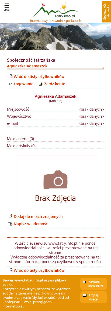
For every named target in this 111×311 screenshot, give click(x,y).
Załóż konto (54, 83)
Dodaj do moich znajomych (38, 216)
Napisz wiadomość (31, 223)
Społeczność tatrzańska (106, 12)
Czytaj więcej (94, 297)
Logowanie (23, 83)
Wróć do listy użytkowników (39, 76)
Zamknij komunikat (95, 284)
